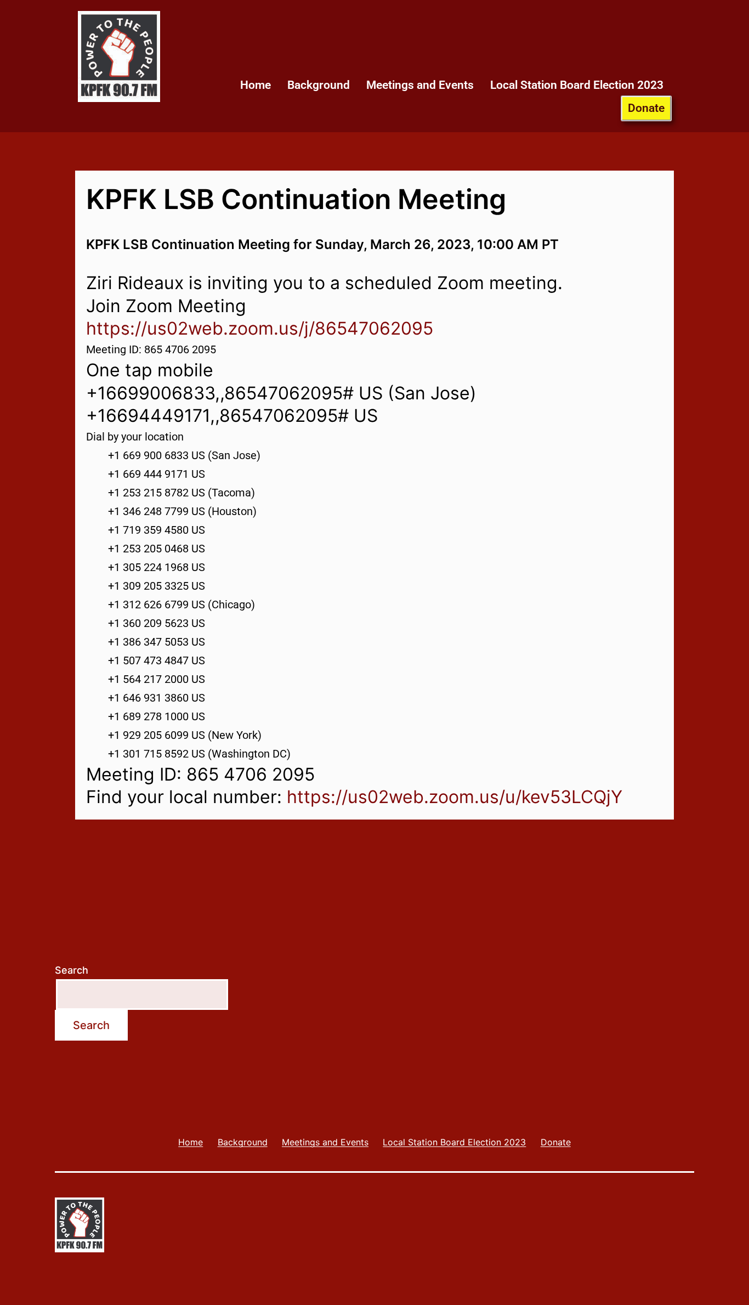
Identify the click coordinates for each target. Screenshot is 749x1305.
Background (318, 85)
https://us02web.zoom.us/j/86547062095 (259, 328)
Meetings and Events (420, 85)
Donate (646, 108)
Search (71, 970)
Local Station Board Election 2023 (576, 85)
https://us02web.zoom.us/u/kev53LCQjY (454, 796)
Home (255, 85)
